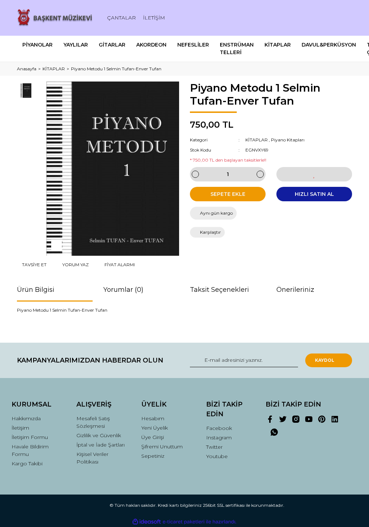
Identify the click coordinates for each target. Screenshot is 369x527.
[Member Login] (314, 18)
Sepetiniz (152, 456)
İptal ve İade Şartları (100, 445)
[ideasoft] (146, 521)
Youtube (217, 456)
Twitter (214, 447)
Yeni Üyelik (154, 428)
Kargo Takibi (27, 463)
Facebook (219, 428)
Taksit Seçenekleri (219, 290)
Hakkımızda (26, 418)
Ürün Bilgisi (35, 290)
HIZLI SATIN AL (314, 194)
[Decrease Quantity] (195, 174)
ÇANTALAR (121, 17)
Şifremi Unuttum (162, 446)
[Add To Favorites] (314, 174)
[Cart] (343, 18)
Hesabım (152, 418)
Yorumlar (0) (123, 290)
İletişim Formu (30, 437)
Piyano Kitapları (287, 139)
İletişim (20, 428)
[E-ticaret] (184, 521)
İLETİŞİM (154, 17)
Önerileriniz (295, 290)
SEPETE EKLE (227, 194)
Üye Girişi (152, 437)
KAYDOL (324, 360)
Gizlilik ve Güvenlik (98, 435)
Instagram (219, 437)
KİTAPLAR (256, 139)
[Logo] (55, 18)
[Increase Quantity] (260, 174)
